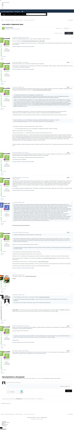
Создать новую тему (59, 33)
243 (7, 213)
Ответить (69, 33)
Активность (9, 14)
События (9, 17)
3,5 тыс (7, 286)
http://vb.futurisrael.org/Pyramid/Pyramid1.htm (42, 89)
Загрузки (14, 17)
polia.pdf (14, 278)
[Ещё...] (72, 37)
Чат (19, 14)
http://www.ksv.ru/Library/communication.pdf (21, 225)
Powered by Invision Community (37, 419)
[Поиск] (45, 14)
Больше (23, 14)
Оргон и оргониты (16, 28)
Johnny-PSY (6, 203)
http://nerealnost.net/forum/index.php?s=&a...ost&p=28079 (33, 40)
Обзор (4, 14)
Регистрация (17, 11)
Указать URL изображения (65, 386)
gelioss (7, 276)
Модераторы (20, 17)
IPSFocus (34, 417)
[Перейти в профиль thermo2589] (3, 28)
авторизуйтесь (38, 378)
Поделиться (59, 28)
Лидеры (36, 17)
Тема (38, 417)
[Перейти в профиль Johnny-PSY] (6, 207)
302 (7, 48)
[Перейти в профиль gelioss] (6, 280)
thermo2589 (10, 27)
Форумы (3, 17)
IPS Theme (29, 417)
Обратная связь (44, 417)
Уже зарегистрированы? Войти (7, 11)
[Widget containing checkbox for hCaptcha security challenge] (15, 392)
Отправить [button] (68, 390)
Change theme (3, 429)
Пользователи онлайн (29, 17)
